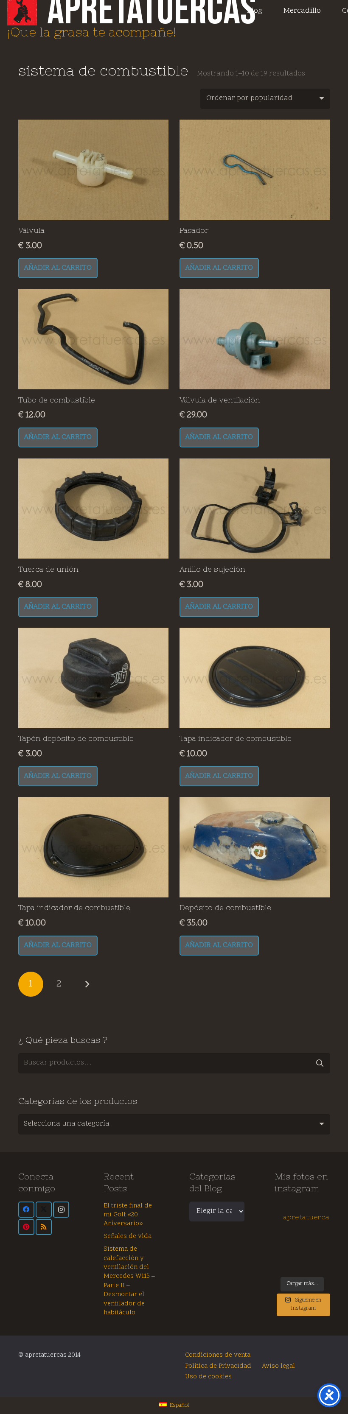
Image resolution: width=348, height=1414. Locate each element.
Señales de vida (128, 1236)
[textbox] (66, 1124)
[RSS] (44, 1227)
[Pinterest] (26, 1227)
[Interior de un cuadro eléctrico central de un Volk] (309, 1249)
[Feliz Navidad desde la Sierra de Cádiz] (281, 1241)
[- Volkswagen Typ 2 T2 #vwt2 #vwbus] (281, 1266)
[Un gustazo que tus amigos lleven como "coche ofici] (309, 1241)
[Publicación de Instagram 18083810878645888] (295, 1249)
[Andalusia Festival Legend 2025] (281, 1249)
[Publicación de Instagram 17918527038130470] (323, 1241)
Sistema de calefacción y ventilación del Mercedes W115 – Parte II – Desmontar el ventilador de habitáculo (129, 1281)
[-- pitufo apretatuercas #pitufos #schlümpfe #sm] (309, 1257)
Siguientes (87, 984)
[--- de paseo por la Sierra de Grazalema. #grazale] (323, 1266)
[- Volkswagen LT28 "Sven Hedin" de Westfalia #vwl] (323, 1257)
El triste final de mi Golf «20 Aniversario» (128, 1215)
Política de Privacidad (218, 1366)
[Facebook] (26, 1210)
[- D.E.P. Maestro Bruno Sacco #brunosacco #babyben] (323, 1249)
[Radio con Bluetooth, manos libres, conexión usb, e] (295, 1241)
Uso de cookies (208, 1376)
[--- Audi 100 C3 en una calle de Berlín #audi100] (281, 1257)
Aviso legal (278, 1366)
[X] (44, 1210)
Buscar (320, 1063)
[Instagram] (61, 1210)
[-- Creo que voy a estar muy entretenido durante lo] (309, 1266)
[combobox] (174, 1124)
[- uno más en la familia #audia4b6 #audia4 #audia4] (295, 1257)
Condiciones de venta (217, 1355)
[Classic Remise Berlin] (295, 1266)
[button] (58, 268)
